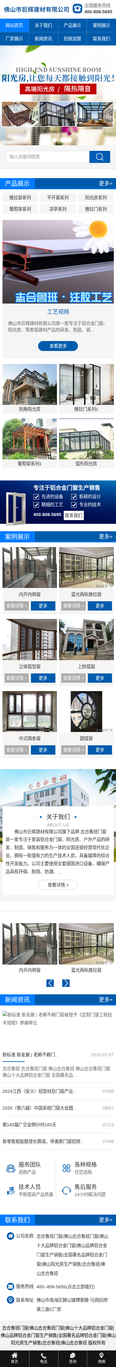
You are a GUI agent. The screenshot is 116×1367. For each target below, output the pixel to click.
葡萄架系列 (20, 209)
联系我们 (101, 38)
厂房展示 (14, 38)
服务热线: (25, 1286)
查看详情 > (58, 885)
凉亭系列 (58, 209)
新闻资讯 (43, 38)
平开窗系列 (58, 197)
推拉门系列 (96, 209)
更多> (106, 183)
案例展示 (101, 25)
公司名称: (25, 1235)
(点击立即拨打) (66, 1286)
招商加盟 (72, 38)
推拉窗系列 (20, 197)
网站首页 (14, 25)
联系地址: (25, 1300)
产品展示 (72, 25)
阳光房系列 (96, 197)
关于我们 (43, 25)
